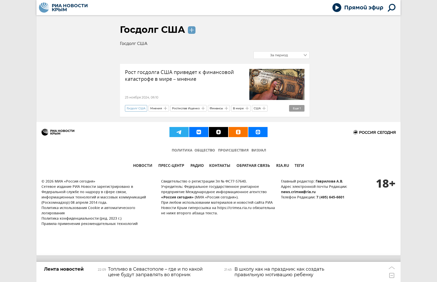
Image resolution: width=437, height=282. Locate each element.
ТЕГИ (299, 166)
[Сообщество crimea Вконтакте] (198, 132)
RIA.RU (282, 166)
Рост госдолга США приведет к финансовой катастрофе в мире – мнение (179, 76)
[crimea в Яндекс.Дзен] (218, 132)
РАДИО (197, 166)
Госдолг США (152, 29)
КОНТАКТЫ (219, 166)
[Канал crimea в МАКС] (258, 132)
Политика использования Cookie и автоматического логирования (88, 210)
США (257, 108)
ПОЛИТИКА (182, 150)
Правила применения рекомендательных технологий (89, 224)
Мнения (156, 108)
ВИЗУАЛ (258, 150)
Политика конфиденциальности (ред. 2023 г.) (81, 219)
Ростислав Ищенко (186, 108)
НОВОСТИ (142, 166)
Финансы (216, 108)
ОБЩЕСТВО (204, 150)
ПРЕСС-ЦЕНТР (171, 166)
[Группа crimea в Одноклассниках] (238, 132)
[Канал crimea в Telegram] (179, 132)
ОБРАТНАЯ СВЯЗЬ (253, 166)
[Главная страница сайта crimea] (63, 7)
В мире (238, 108)
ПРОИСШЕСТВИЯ (233, 150)
